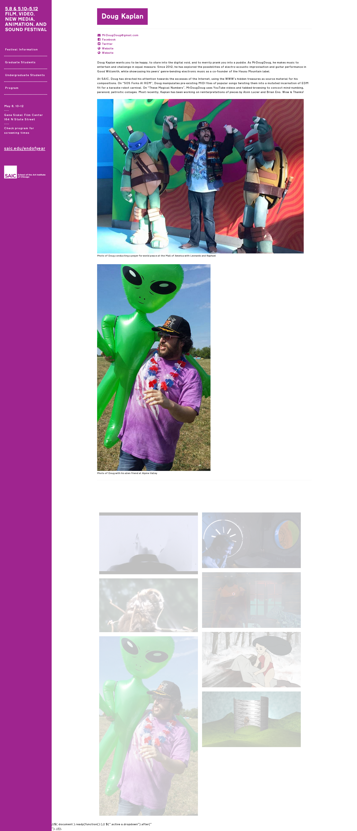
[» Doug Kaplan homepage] (26, 21)
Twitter (107, 43)
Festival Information (21, 49)
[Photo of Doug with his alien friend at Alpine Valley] (204, 367)
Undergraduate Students (25, 75)
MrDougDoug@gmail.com (120, 35)
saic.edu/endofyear (24, 148)
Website (107, 48)
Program (12, 88)
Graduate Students (20, 62)
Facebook (109, 39)
